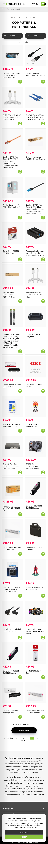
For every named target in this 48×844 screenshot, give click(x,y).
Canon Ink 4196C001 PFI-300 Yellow (11, 252)
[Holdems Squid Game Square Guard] (35, 569)
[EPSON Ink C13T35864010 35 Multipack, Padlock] (35, 446)
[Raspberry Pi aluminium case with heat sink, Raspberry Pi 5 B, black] (35, 233)
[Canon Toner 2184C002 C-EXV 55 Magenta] (35, 692)
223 (36, 738)
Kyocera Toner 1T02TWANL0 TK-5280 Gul (11, 508)
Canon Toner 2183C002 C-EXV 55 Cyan (12, 549)
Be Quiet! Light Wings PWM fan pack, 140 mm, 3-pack (35, 631)
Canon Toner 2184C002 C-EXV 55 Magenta (35, 712)
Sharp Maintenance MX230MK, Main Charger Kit (35, 159)
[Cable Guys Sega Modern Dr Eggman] (35, 406)
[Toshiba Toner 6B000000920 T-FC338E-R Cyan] (12, 275)
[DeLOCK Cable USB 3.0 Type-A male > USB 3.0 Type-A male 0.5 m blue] (35, 97)
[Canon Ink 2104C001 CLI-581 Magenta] (35, 488)
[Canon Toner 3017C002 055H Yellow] (12, 367)
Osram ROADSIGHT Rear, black (33, 336)
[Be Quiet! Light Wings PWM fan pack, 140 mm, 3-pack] (35, 611)
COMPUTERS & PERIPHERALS (26, 17)
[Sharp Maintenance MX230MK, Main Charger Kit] (35, 139)
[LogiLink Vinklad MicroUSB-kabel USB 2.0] (35, 55)
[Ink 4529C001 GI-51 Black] (35, 653)
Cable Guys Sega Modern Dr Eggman (33, 425)
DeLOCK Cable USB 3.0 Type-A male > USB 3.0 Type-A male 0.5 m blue (35, 117)
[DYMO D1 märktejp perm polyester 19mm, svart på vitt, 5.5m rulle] (12, 569)
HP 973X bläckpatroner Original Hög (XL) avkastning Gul (12, 75)
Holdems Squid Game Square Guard (34, 588)
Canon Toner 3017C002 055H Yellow (12, 386)
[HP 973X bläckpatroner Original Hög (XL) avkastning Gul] (12, 55)
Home (13, 17)
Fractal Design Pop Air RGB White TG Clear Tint (12, 206)
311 (43, 738)
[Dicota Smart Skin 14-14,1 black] (35, 530)
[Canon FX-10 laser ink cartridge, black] (12, 692)
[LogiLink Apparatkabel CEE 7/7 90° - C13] (12, 611)
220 (22, 738)
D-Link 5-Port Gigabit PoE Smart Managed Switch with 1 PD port (11, 466)
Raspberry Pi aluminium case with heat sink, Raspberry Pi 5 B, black (35, 253)
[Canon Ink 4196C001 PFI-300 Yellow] (12, 233)
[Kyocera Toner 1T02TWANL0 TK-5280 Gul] (12, 488)
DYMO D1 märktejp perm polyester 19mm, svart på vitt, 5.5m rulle (12, 589)
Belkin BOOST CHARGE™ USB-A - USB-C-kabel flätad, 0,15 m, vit (12, 117)
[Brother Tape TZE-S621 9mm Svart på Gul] (12, 406)
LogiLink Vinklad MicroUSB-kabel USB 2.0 (35, 74)
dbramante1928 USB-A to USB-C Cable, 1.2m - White (34, 295)
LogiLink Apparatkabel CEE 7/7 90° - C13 (12, 630)
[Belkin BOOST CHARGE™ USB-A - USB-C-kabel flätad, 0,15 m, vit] (12, 97)
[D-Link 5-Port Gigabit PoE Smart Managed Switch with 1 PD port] (12, 446)
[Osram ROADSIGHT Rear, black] (35, 316)
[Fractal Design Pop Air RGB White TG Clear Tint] (12, 187)
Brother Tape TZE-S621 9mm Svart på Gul (12, 425)
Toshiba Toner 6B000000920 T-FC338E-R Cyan (9, 295)
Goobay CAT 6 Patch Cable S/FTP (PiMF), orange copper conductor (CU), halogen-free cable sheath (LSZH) (11, 162)
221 (27, 738)
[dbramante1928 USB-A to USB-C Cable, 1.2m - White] (35, 275)
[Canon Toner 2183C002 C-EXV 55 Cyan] (12, 530)
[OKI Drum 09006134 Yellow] (35, 367)
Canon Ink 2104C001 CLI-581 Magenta (34, 507)
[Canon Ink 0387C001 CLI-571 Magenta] (12, 653)
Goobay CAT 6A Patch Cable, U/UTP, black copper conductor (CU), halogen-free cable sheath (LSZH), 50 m (35, 209)
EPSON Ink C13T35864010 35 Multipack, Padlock (33, 466)
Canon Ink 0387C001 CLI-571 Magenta (11, 672)
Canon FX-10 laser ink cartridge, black (11, 712)
